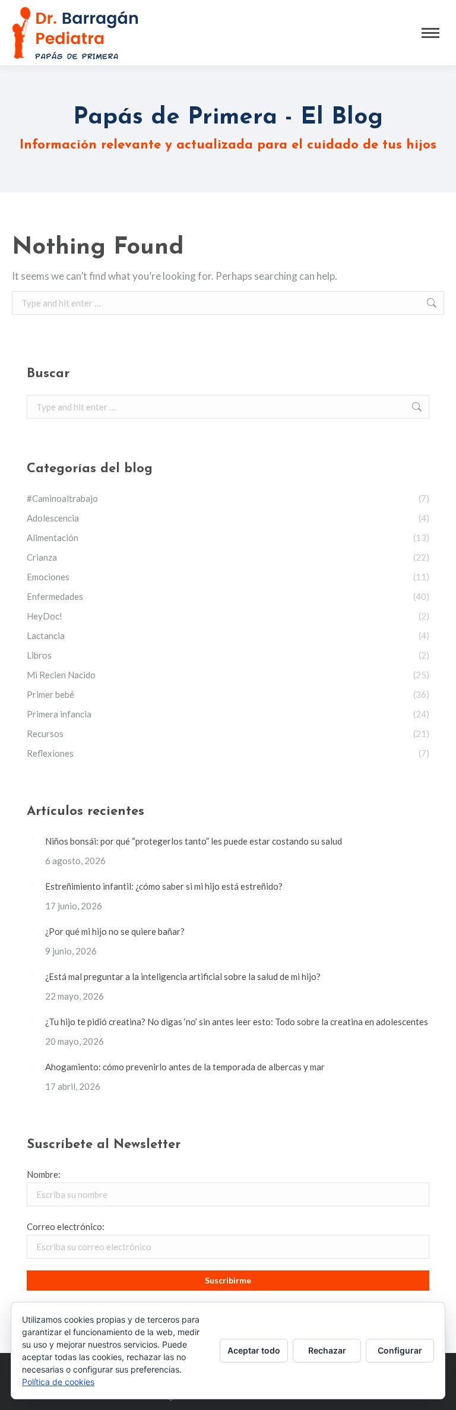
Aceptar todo (253, 1350)
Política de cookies (58, 1382)
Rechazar (327, 1350)
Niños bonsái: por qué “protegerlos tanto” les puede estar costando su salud (193, 841)
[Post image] (31, 837)
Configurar (400, 1350)
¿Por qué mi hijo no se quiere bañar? (115, 931)
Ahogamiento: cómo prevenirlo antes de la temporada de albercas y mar (185, 1066)
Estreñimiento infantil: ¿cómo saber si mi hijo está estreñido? (164, 886)
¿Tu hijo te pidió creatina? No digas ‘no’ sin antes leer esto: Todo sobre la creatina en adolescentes (236, 1021)
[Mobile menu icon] (430, 33)
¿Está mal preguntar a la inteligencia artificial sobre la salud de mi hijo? (183, 976)
